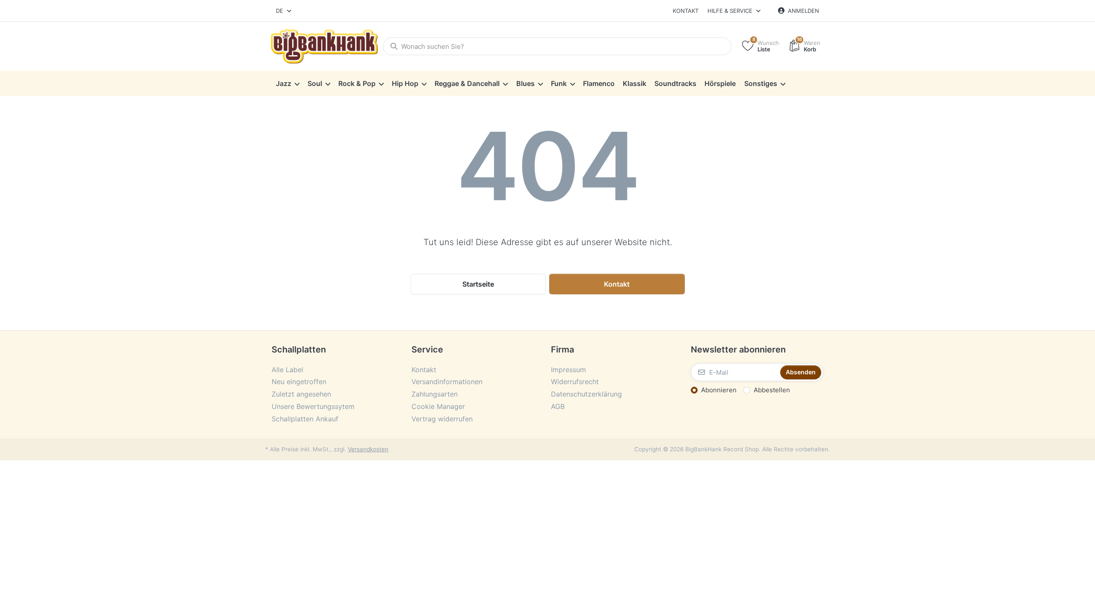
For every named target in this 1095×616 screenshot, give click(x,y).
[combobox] (284, 11)
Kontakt (685, 10)
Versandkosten (368, 449)
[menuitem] (287, 83)
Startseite (478, 284)
